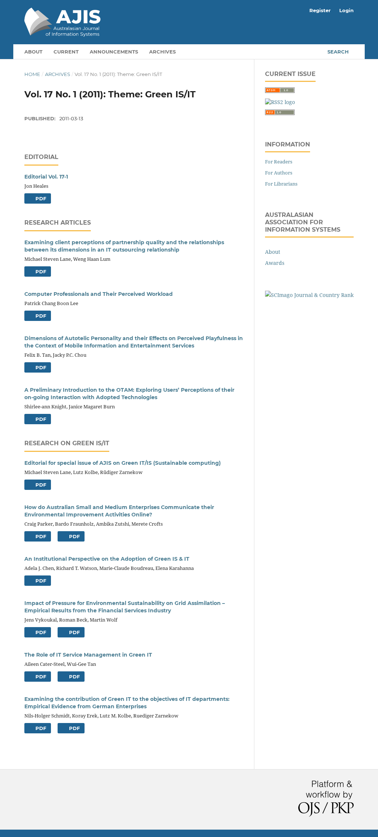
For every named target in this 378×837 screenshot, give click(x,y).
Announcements (114, 52)
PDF (40, 198)
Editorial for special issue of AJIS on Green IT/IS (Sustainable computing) (122, 463)
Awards (274, 262)
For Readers (278, 161)
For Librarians (281, 183)
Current (66, 52)
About (33, 52)
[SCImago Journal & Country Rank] (309, 294)
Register (320, 10)
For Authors (278, 172)
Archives (162, 52)
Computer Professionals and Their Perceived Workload (98, 294)
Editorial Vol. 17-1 (46, 176)
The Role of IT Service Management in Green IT (88, 654)
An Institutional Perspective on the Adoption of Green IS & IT (106, 559)
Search (338, 52)
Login (346, 10)
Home (32, 74)
